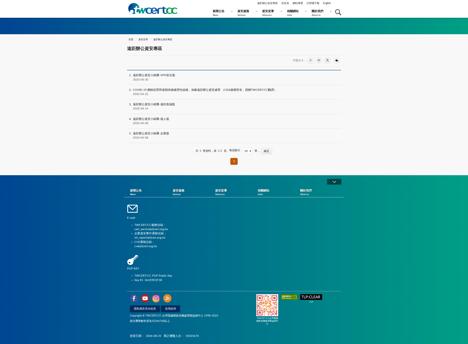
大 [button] (327, 60)
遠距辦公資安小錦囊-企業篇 (149, 135)
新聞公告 (218, 13)
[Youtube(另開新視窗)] (145, 299)
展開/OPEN (334, 182)
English (327, 3)
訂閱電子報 (313, 3)
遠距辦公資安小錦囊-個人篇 (149, 121)
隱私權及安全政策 (145, 308)
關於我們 (317, 13)
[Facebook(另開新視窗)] (134, 299)
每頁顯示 (234, 150)
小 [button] (310, 60)
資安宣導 (268, 13)
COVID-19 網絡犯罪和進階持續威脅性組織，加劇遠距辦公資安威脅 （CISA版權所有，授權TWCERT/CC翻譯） (203, 92)
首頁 (130, 39)
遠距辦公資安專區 (267, 3)
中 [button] (319, 60)
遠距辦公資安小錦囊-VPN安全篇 (152, 77)
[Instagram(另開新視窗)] (156, 299)
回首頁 (285, 3)
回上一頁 (336, 60)
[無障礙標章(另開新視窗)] (289, 297)
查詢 (338, 12)
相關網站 (293, 13)
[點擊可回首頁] (152, 8)
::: (128, 3)
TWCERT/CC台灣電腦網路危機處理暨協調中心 (267, 321)
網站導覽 (298, 3)
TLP (311, 302)
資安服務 (243, 13)
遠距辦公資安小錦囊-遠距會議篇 (152, 106)
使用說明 (170, 308)
